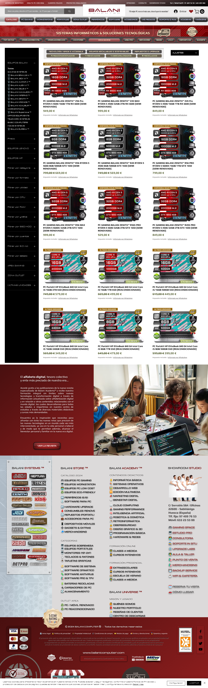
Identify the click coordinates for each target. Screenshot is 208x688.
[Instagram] (200, 637)
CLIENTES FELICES (55, 3)
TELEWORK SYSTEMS (19, 119)
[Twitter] (200, 643)
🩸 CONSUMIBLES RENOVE (78, 510)
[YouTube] (200, 649)
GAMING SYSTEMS (17, 71)
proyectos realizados (76, 3)
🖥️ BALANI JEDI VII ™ (18, 78)
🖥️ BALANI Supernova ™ (19, 112)
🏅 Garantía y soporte (159, 633)
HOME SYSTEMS (16, 125)
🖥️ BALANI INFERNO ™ (19, 95)
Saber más (138, 684)
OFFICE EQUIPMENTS (18, 115)
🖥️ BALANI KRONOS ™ (19, 102)
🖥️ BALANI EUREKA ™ (18, 129)
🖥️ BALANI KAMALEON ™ (20, 92)
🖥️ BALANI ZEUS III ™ (18, 88)
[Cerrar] (204, 683)
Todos (11, 68)
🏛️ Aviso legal (45, 633)
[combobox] (185, 53)
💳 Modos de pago (121, 633)
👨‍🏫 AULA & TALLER (181, 554)
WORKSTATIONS (16, 109)
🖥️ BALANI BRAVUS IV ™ (20, 75)
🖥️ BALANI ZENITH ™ (18, 98)
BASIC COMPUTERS (18, 122)
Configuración (176, 683)
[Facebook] (200, 631)
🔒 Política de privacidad (61, 633)
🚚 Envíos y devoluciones (140, 633)
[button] (199, 11)
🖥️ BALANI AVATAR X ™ (19, 82)
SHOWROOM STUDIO (157, 3)
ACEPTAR (194, 683)
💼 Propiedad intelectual (81, 633)
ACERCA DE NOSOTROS (14, 3)
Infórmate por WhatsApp (68, 115)
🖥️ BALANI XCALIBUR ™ (19, 105)
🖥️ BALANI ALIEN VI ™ (18, 85)
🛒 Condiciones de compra (102, 633)
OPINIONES (130, 3)
